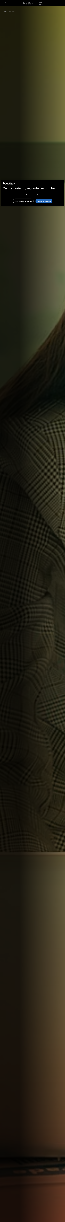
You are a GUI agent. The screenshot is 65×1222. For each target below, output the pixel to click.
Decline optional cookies (23, 201)
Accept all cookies (44, 201)
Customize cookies (32, 195)
